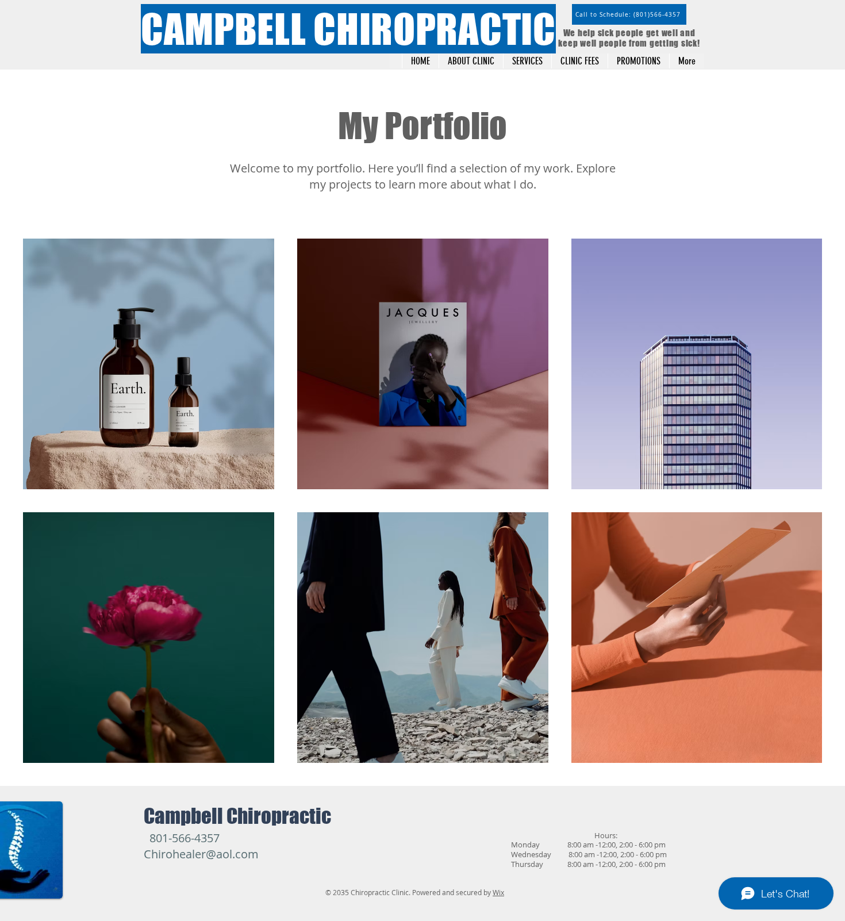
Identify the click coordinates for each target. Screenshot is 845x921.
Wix (498, 892)
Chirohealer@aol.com (201, 854)
